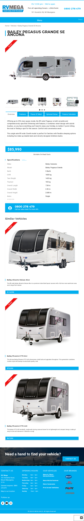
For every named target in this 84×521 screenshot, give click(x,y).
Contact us (71, 459)
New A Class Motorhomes (48, 475)
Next (77, 101)
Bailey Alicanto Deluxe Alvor (18, 280)
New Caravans (49, 484)
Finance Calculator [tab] (69, 114)
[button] (38, 20)
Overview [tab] (11, 114)
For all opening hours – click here (43, 8)
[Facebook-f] (3, 503)
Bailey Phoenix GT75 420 (17, 426)
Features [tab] (22, 114)
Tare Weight (11, 178)
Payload (10, 182)
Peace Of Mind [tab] (36, 114)
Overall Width (12, 189)
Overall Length (12, 185)
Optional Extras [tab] (52, 114)
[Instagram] (10, 503)
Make (9, 164)
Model (9, 168)
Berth (9, 171)
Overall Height (12, 193)
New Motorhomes (50, 480)
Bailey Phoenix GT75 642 (17, 356)
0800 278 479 (72, 8)
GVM (9, 175)
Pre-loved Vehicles (51, 488)
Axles (9, 196)
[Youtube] (7, 503)
